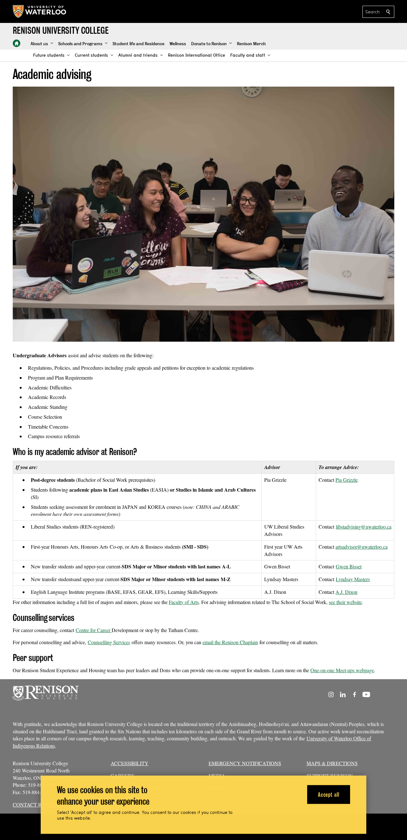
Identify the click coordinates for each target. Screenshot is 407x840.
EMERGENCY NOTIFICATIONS (245, 763)
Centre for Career (94, 630)
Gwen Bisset (349, 566)
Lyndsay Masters (353, 579)
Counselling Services (109, 642)
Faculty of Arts (184, 602)
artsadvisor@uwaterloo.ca (361, 546)
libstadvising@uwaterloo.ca (363, 526)
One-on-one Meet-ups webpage (342, 670)
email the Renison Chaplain (230, 642)
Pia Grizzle (346, 479)
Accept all (328, 794)
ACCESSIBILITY (129, 763)
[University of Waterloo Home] (40, 11)
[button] (42, 44)
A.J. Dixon (346, 591)
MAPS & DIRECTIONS (332, 763)
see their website (345, 602)
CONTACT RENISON (37, 804)
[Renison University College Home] (16, 43)
